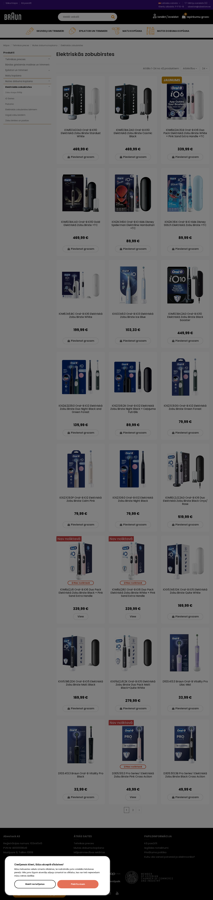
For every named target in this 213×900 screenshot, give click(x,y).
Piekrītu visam (78, 884)
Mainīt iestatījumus (35, 884)
